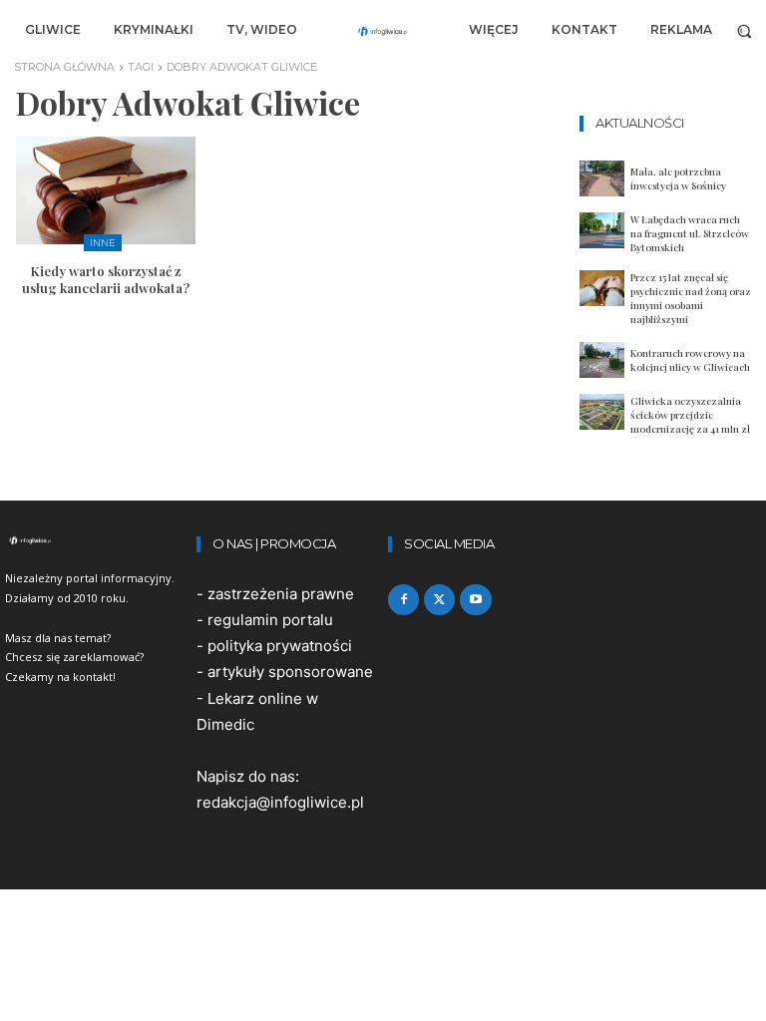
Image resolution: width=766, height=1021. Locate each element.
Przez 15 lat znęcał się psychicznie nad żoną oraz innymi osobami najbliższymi (690, 298)
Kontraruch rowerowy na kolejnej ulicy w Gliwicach (690, 360)
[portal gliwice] (96, 540)
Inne (103, 242)
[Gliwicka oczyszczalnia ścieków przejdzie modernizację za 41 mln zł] (601, 412)
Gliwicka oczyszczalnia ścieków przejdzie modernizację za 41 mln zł (690, 415)
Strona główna (64, 67)
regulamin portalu (270, 619)
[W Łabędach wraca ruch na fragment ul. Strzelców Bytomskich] (601, 230)
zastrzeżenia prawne (280, 593)
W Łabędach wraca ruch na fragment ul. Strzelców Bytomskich (689, 233)
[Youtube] (475, 599)
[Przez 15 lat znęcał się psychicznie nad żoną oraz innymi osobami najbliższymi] (601, 288)
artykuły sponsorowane (290, 671)
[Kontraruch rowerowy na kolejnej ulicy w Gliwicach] (601, 360)
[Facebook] (403, 599)
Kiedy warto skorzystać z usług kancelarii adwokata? (106, 279)
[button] (744, 30)
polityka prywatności (279, 645)
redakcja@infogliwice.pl (280, 802)
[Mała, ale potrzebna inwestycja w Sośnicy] (601, 178)
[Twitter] (439, 599)
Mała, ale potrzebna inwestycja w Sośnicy (678, 178)
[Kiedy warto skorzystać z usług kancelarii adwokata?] (105, 190)
